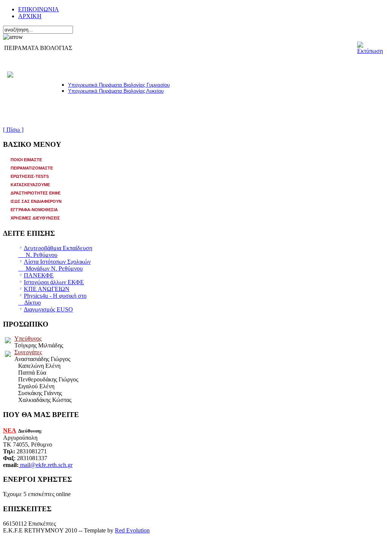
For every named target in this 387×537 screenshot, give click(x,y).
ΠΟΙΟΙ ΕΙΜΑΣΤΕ (26, 159)
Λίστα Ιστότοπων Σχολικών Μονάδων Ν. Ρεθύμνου (54, 265)
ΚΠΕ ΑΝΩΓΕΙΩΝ (47, 289)
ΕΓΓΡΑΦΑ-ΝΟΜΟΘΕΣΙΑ (34, 209)
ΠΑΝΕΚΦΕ (39, 275)
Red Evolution (132, 530)
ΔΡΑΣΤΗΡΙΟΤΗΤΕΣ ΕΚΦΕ (35, 193)
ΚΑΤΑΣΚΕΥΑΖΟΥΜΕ (30, 184)
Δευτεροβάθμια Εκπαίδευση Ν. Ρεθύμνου (55, 251)
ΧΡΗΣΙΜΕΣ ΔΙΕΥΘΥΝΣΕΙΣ (35, 218)
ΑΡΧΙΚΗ (30, 16)
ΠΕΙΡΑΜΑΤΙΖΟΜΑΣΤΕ (32, 168)
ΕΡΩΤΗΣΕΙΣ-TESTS (30, 176)
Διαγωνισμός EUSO (48, 309)
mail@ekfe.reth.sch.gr (46, 465)
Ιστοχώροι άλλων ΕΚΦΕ (54, 282)
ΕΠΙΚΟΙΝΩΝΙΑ (38, 9)
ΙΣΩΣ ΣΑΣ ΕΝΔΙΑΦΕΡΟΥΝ (36, 201)
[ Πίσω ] (13, 129)
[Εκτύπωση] (370, 46)
